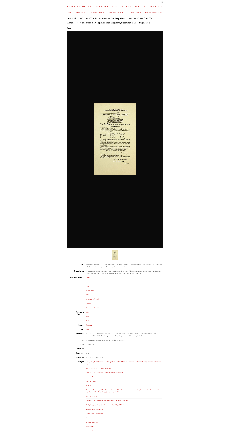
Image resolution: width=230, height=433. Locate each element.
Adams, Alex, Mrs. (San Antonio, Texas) (98, 368)
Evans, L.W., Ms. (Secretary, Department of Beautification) (104, 373)
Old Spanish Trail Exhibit (97, 12)
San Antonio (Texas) (92, 299)
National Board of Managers (94, 409)
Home (69, 12)
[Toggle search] (162, 2)
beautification (90, 426)
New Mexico (90, 291)
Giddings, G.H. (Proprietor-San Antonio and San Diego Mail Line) (107, 401)
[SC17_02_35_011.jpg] (115, 139)
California (89, 295)
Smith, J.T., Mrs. (91, 381)
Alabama (88, 282)
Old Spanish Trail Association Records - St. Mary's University (115, 6)
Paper (87, 349)
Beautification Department (94, 414)
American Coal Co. (92, 422)
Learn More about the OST (116, 12)
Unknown (89, 325)
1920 (87, 329)
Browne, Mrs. (90, 377)
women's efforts (91, 431)
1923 (87, 312)
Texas (87, 286)
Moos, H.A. (89, 385)
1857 (87, 321)
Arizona (88, 303)
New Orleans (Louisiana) (94, 308)
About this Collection (134, 12)
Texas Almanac (90, 418)
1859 (87, 316)
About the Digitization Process (153, 12)
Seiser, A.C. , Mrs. (91, 396)
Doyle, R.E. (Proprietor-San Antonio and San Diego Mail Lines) (106, 405)
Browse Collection (81, 12)
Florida (88, 278)
